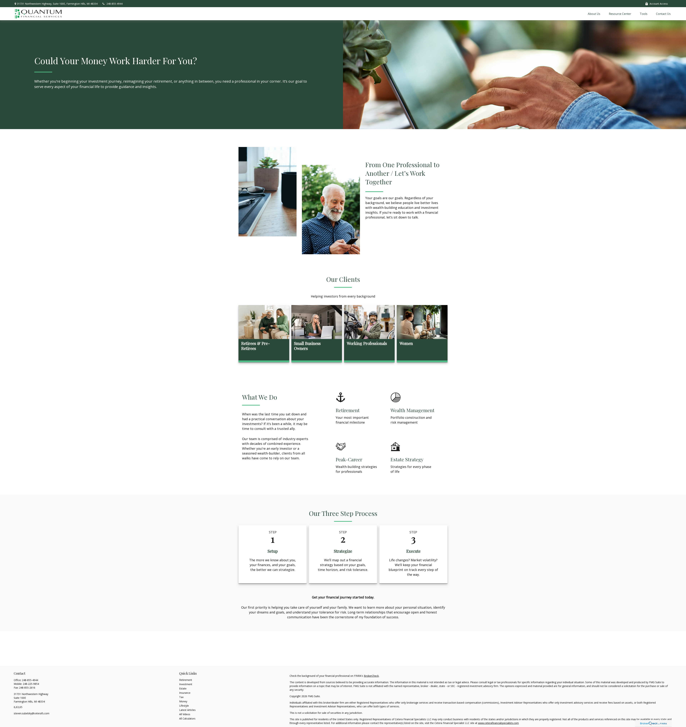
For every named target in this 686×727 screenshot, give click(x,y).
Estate (183, 689)
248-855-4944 (114, 3)
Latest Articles (187, 711)
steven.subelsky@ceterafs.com (31, 714)
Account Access (659, 3)
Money (183, 702)
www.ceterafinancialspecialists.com (498, 724)
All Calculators (187, 719)
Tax (181, 698)
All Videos (184, 715)
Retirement (185, 681)
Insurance (184, 694)
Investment (185, 685)
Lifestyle (184, 706)
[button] (594, 14)
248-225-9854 (31, 685)
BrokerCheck (371, 677)
